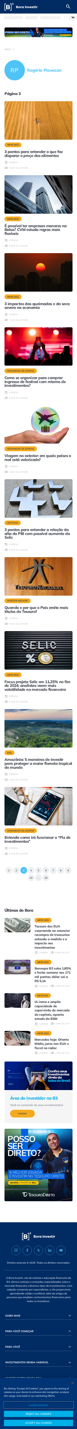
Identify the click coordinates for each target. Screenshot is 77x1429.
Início (7, 49)
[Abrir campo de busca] (68, 7)
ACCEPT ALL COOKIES (38, 1422)
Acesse (22, 1113)
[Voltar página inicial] (21, 7)
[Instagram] (16, 1250)
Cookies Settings (38, 1404)
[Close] (72, 1383)
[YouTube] (61, 1250)
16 (45, 876)
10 (30, 876)
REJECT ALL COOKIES (38, 1413)
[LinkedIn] (49, 1250)
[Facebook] (27, 1250)
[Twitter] (38, 1250)
